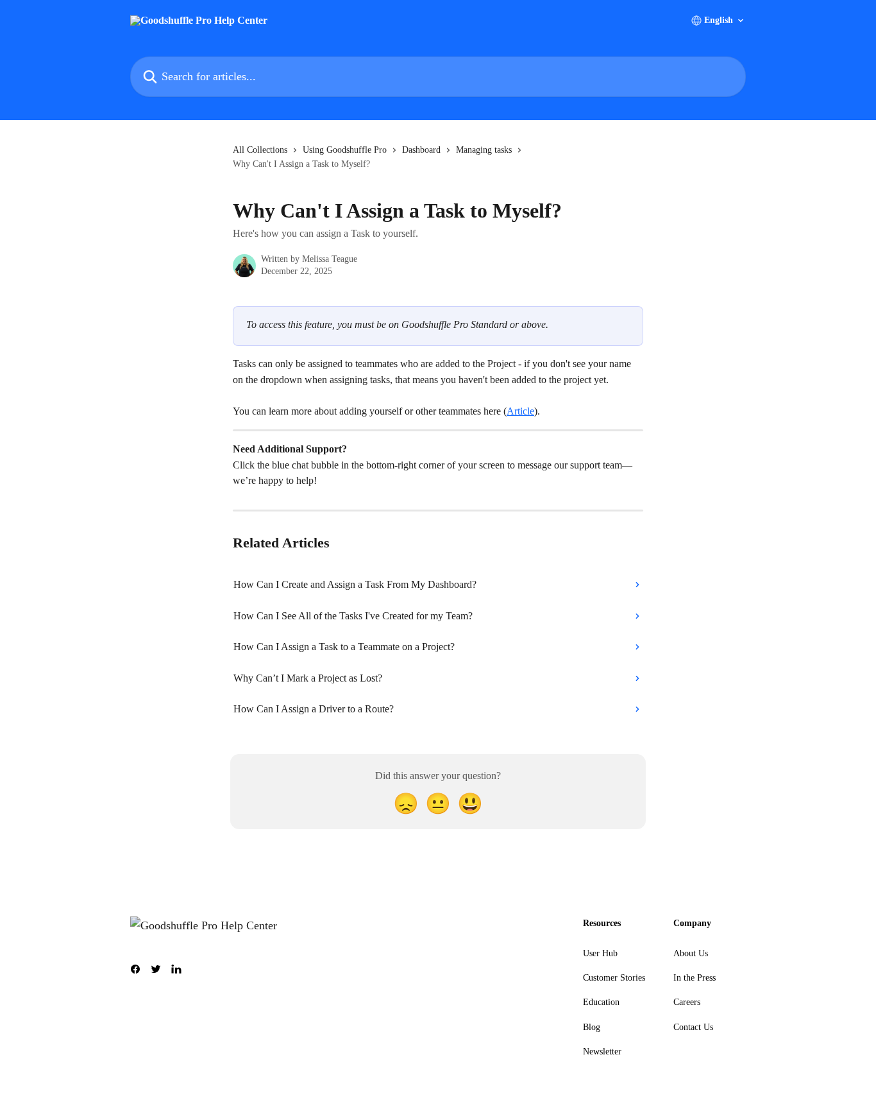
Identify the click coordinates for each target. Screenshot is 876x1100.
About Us (690, 953)
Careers (686, 1002)
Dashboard (421, 150)
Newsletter (602, 1051)
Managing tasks (484, 150)
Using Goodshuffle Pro (345, 150)
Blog (591, 1027)
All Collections (260, 150)
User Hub (600, 953)
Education (601, 1002)
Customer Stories (614, 978)
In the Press (694, 978)
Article (520, 411)
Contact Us (693, 1027)
